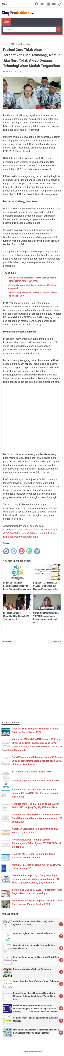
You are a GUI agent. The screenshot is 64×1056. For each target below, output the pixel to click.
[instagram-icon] (48, 4)
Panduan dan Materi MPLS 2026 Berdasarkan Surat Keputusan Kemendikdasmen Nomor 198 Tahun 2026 (37, 818)
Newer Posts (9, 641)
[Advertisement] (32, 418)
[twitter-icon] (42, 4)
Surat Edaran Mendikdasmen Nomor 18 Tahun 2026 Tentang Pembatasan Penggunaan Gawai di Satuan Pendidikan (37, 761)
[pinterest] (22, 551)
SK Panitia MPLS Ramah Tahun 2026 (31, 771)
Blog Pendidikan (35, 1052)
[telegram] (37, 551)
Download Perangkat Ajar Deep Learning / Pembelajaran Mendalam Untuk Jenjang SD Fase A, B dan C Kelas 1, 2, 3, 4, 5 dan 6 (35, 879)
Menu (6, 22)
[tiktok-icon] (60, 4)
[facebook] (6, 551)
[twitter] (14, 551)
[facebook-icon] (36, 4)
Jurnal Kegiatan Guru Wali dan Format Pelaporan (36, 981)
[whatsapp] (29, 551)
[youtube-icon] (54, 4)
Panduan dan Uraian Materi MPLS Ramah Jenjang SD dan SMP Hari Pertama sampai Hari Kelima (35, 793)
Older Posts (55, 641)
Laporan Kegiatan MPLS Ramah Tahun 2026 (35, 780)
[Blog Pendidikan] (17, 13)
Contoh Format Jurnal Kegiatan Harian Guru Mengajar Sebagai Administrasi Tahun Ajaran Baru (34, 996)
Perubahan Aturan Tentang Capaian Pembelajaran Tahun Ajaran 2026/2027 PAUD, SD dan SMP (36, 843)
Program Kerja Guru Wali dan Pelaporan (32, 969)
